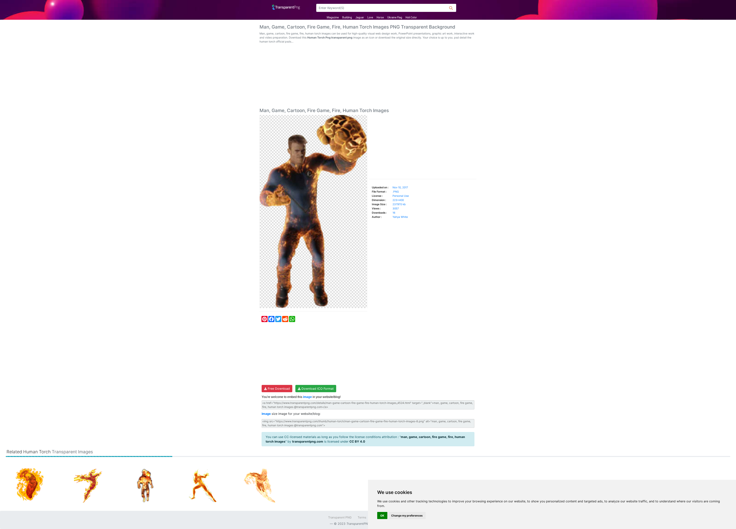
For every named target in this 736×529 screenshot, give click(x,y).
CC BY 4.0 (357, 441)
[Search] (451, 8)
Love (370, 17)
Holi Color (411, 17)
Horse (380, 17)
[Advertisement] (368, 76)
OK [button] (382, 515)
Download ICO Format (317, 388)
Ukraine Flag (394, 17)
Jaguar (359, 17)
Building (347, 17)
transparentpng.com (307, 441)
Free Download (278, 388)
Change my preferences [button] (407, 515)
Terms (362, 517)
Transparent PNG (340, 517)
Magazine (333, 17)
